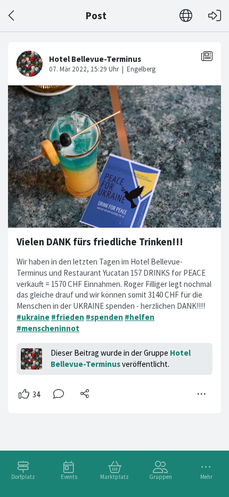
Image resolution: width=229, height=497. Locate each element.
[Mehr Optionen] (201, 394)
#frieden (67, 317)
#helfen (139, 317)
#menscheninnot (48, 328)
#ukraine (33, 317)
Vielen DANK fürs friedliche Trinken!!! (100, 242)
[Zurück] (12, 15)
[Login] (214, 15)
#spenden (104, 317)
